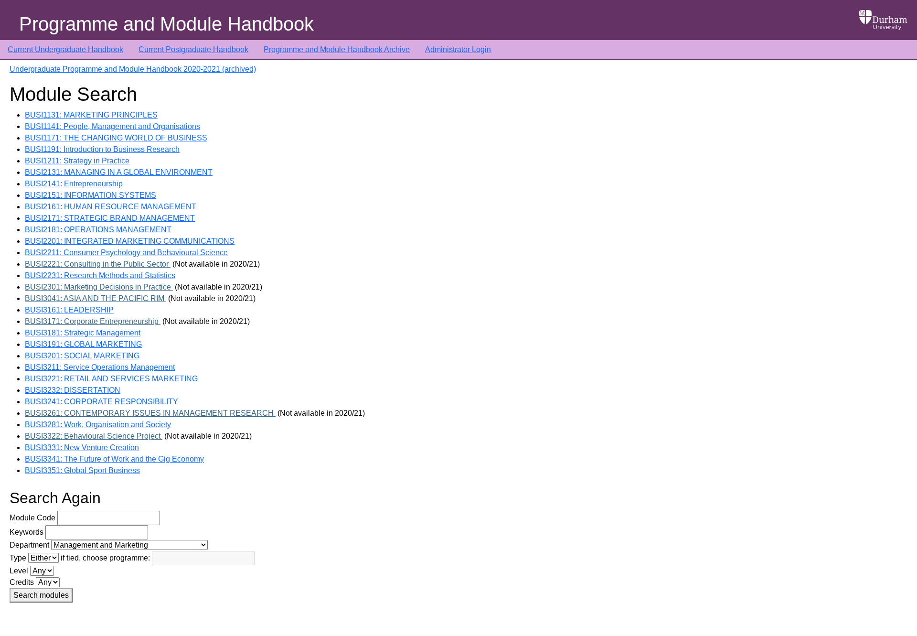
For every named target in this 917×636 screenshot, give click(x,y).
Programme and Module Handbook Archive (337, 49)
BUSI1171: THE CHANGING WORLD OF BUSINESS (116, 138)
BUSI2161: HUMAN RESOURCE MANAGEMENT (110, 207)
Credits (22, 582)
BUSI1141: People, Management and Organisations (112, 126)
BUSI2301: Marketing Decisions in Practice (99, 287)
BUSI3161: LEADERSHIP (69, 310)
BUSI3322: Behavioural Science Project (93, 436)
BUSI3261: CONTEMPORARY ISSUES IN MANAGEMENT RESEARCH (150, 413)
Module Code (32, 518)
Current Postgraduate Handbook (193, 49)
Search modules (41, 595)
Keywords (26, 532)
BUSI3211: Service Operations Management (100, 367)
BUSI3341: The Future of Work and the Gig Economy (114, 459)
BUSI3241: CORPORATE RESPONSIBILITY (101, 402)
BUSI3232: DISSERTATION (72, 390)
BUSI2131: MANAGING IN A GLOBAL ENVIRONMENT (119, 172)
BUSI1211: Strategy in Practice (77, 161)
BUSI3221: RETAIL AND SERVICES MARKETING (111, 379)
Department (29, 545)
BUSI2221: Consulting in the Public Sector (98, 264)
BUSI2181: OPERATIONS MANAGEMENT (98, 230)
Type (18, 558)
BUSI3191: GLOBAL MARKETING (83, 344)
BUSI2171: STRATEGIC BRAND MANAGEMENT (110, 218)
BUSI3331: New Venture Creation (82, 447)
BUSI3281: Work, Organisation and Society (98, 424)
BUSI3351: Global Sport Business (82, 470)
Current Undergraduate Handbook (65, 49)
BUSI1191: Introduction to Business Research (102, 149)
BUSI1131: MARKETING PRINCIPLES (91, 115)
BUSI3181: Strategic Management (82, 333)
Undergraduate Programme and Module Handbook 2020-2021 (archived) (133, 69)
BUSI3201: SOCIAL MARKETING (82, 356)
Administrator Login (458, 49)
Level (19, 571)
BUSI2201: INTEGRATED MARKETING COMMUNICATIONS (130, 241)
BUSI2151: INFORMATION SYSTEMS (90, 195)
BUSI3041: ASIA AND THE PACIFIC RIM (95, 298)
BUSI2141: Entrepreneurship (74, 184)
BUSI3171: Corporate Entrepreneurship (92, 321)
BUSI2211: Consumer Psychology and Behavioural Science (126, 252)
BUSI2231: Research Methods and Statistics (100, 275)
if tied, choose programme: (105, 558)
